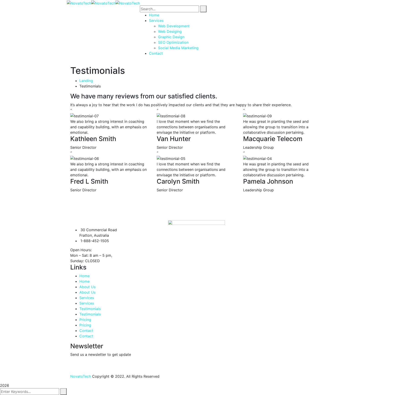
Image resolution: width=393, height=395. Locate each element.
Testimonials (90, 308)
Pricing (85, 319)
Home (84, 276)
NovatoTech (80, 376)
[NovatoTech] (79, 2)
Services (86, 297)
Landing (86, 80)
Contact (86, 330)
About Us (87, 287)
